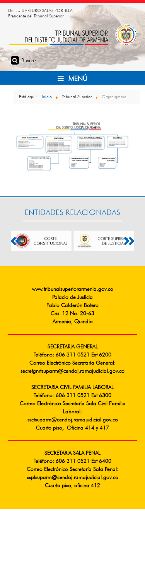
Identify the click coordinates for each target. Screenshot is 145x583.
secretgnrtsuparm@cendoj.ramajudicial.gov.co (72, 371)
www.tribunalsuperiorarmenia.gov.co (72, 289)
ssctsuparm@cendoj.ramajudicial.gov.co (72, 420)
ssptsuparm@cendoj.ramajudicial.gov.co (72, 477)
